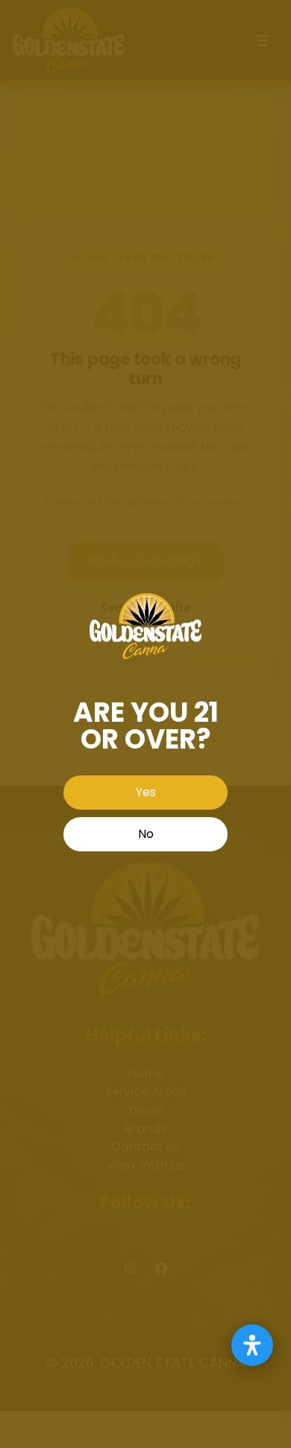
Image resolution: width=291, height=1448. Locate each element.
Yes (146, 792)
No (146, 833)
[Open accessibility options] (252, 1345)
